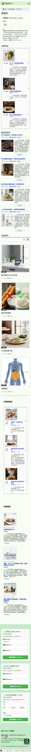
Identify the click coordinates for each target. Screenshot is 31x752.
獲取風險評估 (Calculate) (15, 657)
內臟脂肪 (4, 389)
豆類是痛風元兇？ (9, 529)
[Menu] (29, 3)
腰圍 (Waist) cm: (7, 644)
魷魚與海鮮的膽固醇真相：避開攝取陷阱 (12, 184)
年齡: (4, 707)
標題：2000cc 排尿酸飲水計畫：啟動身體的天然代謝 (15, 564)
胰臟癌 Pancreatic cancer (13, 18)
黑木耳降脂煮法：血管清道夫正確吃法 (12, 135)
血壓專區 (11, 64)
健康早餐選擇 (6, 313)
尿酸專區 (6, 531)
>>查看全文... (19, 154)
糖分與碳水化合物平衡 (9, 275)
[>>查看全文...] (28, 63)
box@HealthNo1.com (23, 746)
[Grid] (24, 239)
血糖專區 (4, 272)
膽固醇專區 (13, 137)
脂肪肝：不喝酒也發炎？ (16, 423)
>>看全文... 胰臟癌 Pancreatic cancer (12, 40)
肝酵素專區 (13, 425)
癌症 (5, 25)
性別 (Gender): (7, 639)
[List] (27, 239)
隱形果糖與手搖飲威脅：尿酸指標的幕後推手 (15, 600)
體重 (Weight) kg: (7, 679)
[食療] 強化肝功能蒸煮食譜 (17, 482)
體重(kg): (22, 707)
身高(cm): (14, 707)
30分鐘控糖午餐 (6, 351)
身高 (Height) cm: (7, 673)
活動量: (4, 713)
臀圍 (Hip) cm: (6, 650)
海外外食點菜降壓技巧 (16, 115)
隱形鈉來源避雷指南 (15, 91)
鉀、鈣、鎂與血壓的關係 (17, 63)
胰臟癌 (4, 21)
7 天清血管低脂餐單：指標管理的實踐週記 (13, 209)
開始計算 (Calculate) (15, 686)
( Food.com (5, 738)
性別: (4, 702)
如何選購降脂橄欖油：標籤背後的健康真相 (13, 159)
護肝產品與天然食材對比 (17, 449)
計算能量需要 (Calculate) (15, 719)
